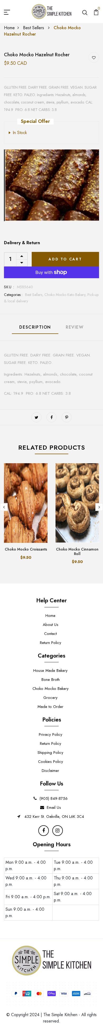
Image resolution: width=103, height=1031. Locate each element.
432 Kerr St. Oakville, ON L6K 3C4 (53, 816)
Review (75, 327)
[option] (51, 187)
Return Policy (50, 643)
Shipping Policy (50, 752)
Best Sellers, (34, 294)
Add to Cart (65, 259)
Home (9, 28)
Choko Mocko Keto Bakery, (65, 294)
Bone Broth (50, 679)
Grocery (50, 698)
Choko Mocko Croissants (26, 549)
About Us (50, 625)
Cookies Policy (50, 761)
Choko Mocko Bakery (50, 688)
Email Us (54, 807)
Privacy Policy (50, 734)
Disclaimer (50, 771)
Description (35, 327)
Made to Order (50, 707)
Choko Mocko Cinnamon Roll (77, 551)
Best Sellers (34, 28)
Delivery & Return (22, 243)
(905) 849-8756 (53, 798)
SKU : (9, 287)
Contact (50, 634)
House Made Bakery (50, 670)
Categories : (13, 294)
